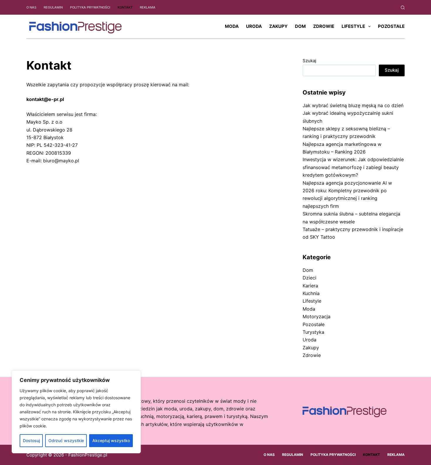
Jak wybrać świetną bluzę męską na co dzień (353, 105)
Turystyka (313, 332)
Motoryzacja (316, 316)
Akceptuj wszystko (111, 440)
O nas (31, 7)
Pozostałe (391, 26)
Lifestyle (353, 26)
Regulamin (53, 7)
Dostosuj (31, 440)
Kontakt (125, 7)
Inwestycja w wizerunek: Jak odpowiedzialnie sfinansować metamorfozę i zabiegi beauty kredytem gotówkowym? (353, 167)
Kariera (310, 286)
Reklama (147, 7)
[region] (76, 411)
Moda (232, 26)
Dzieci (309, 278)
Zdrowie (323, 26)
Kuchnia (311, 293)
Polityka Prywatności (90, 7)
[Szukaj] (403, 7)
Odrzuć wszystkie (66, 440)
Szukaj (309, 60)
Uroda (254, 26)
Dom (300, 26)
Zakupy (278, 26)
